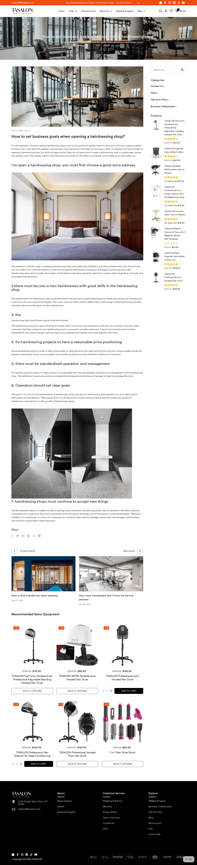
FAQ (105, 828)
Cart (150, 828)
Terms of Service (111, 817)
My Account (154, 823)
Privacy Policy (110, 812)
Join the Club (155, 812)
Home (53, 42)
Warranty (107, 806)
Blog (150, 817)
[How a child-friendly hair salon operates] (43, 573)
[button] (180, 11)
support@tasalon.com (22, 2)
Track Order (154, 834)
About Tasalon (64, 801)
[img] (160, 11)
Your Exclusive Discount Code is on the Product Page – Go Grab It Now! (98, 3)
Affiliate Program (157, 801)
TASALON (36, 859)
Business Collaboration (160, 806)
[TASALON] (21, 11)
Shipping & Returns (113, 801)
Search (60, 806)
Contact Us (108, 823)
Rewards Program (66, 812)
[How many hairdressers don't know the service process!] (111, 573)
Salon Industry (68, 42)
